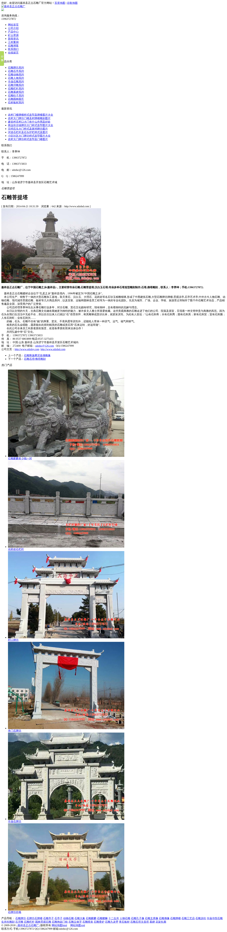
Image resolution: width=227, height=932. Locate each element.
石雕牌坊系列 (16, 67)
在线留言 (13, 52)
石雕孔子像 (137, 918)
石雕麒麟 (91, 918)
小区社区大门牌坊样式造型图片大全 (29, 135)
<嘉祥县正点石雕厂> (28, 925)
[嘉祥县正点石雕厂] (13, 6)
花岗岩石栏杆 (16, 549)
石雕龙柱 (200, 918)
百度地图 (60, 2)
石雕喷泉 (87, 921)
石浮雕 (19, 921)
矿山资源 (13, 35)
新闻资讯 (13, 38)
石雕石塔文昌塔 (139, 921)
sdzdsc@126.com (44, 345)
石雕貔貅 (102, 918)
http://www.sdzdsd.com (53, 349)
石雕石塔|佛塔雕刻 (35, 358)
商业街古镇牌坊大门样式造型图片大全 (30, 125)
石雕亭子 (48, 918)
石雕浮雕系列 (16, 85)
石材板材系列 (16, 102)
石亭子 (58, 918)
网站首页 (13, 24)
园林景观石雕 (43, 921)
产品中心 (13, 31)
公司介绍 (13, 28)
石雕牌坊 (20, 918)
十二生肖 (113, 918)
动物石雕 (68, 918)
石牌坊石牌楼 (35, 918)
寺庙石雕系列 (16, 81)
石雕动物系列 (16, 74)
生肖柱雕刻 (8, 921)
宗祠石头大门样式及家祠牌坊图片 (28, 128)
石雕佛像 (164, 918)
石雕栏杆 (29, 921)
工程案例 (13, 42)
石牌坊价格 (14, 912)
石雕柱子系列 (16, 95)
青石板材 (124, 921)
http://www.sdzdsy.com (27, 349)
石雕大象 (79, 918)
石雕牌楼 (175, 918)
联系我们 (13, 49)
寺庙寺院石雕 (215, 918)
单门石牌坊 (14, 730)
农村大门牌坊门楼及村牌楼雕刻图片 (29, 118)
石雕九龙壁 (111, 921)
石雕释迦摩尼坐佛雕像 (37, 355)
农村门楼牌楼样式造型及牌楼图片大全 (30, 114)
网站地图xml (77, 925)
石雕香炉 (99, 921)
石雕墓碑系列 (16, 92)
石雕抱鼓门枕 (60, 921)
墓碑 (152, 921)
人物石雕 (125, 918)
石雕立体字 (75, 921)
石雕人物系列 (16, 78)
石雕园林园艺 (16, 99)
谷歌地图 (72, 2)
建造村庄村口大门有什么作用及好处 (29, 121)
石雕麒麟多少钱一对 (20, 458)
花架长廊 (161, 921)
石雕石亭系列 (16, 71)
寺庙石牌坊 (14, 821)
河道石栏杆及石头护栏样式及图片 (28, 132)
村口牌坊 (13, 640)
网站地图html (59, 925)
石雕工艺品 (188, 918)
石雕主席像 (151, 918)
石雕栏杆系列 (16, 88)
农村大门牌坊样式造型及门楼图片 (28, 139)
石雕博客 (13, 45)
